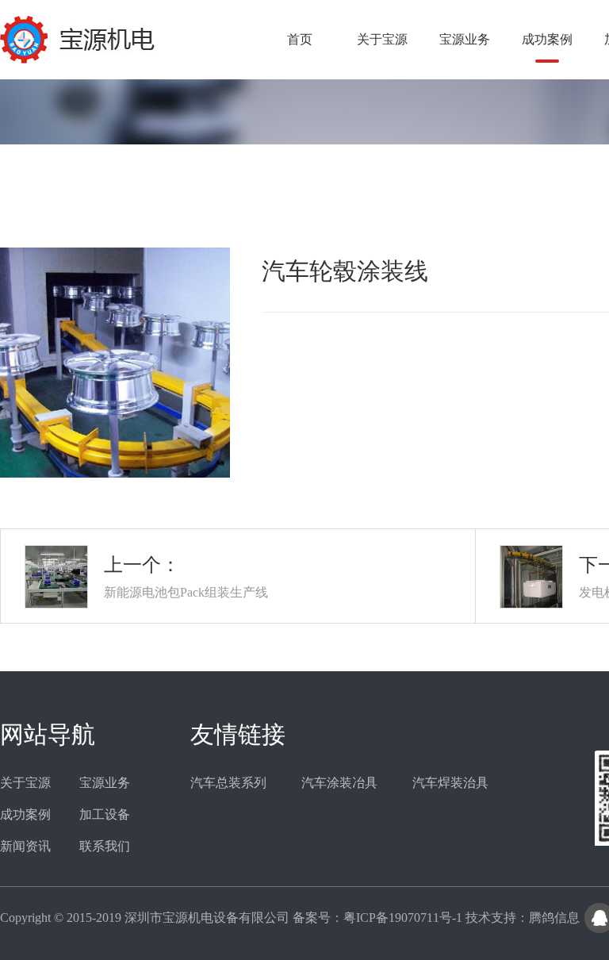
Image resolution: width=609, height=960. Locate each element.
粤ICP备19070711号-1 (402, 917)
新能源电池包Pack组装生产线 (186, 592)
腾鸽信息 (554, 917)
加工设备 (104, 814)
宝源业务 (464, 39)
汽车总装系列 (228, 782)
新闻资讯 (25, 846)
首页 (299, 39)
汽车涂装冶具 (339, 782)
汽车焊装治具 (450, 782)
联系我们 (104, 846)
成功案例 (547, 39)
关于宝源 (382, 39)
